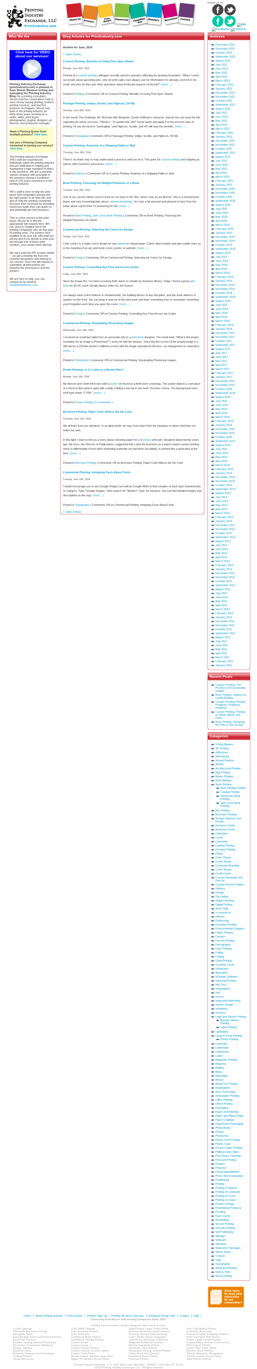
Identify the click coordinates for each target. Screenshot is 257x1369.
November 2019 (225, 240)
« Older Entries (72, 54)
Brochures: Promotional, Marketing (33, 1345)
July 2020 (221, 208)
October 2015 (223, 436)
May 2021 (221, 168)
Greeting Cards (224, 964)
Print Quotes (75, 1315)
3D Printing (222, 748)
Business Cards (225, 825)
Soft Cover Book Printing (107, 215)
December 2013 (225, 525)
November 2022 (225, 96)
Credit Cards (223, 873)
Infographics (222, 988)
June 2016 (221, 404)
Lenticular (221, 1043)
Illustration (221, 972)
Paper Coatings (224, 1119)
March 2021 (222, 176)
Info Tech (221, 984)
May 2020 (221, 216)
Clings (219, 853)
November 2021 (225, 144)
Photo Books (223, 1127)
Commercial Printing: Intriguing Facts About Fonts (97, 472)
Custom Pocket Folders (229, 884)
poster (114, 383)
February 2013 (224, 565)
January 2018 (223, 328)
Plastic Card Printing (227, 1139)
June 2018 (221, 308)
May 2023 (221, 72)
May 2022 (221, 120)
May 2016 (221, 408)
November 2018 (225, 288)
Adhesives (221, 752)
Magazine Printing (226, 1059)
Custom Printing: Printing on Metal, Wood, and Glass (230, 714)
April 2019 (221, 268)
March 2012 (222, 609)
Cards (219, 837)
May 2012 (221, 601)
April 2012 (221, 605)
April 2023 (221, 76)
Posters (220, 1163)
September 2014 (225, 489)
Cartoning (221, 841)
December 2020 (225, 188)
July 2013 (221, 545)
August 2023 (223, 60)
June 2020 (221, 212)
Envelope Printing (225, 924)
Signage (220, 1235)
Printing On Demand (227, 1191)
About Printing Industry (49, 1315)
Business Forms (225, 829)
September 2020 (225, 200)
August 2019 (223, 252)
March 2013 (222, 561)
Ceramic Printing (225, 849)
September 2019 (225, 248)
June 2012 (221, 597)
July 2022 (221, 112)
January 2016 (223, 424)
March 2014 (222, 513)
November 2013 (225, 529)
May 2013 (221, 553)
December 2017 (225, 332)
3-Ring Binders (224, 744)
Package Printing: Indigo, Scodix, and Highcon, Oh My (99, 103)
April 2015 (221, 461)
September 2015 (225, 440)
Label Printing (228, 1027)
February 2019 (224, 276)
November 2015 (225, 432)
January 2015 (223, 473)
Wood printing (223, 1275)
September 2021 (225, 152)
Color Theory (223, 857)
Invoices (220, 1012)
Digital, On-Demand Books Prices (90, 1358)
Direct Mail (221, 908)
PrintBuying (222, 1179)
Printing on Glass (225, 1199)
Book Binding (223, 780)
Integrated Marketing (227, 1000)
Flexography (223, 944)
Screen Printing (224, 1223)
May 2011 (221, 649)
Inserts (219, 996)
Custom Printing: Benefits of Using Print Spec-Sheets (98, 61)
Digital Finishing (224, 900)
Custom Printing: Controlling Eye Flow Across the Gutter (101, 267)
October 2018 (223, 292)
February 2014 (224, 517)
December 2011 (225, 621)
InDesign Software (226, 976)
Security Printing (225, 1227)
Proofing (220, 1211)
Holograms (222, 968)
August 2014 (223, 493)
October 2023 (223, 52)
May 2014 (221, 505)
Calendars (221, 833)
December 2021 (225, 140)
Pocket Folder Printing (228, 1147)
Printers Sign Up (97, 1315)
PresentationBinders (227, 1171)
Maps (218, 1071)
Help (196, 1315)
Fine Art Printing (224, 940)
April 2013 (221, 557)
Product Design (224, 1203)
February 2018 (224, 324)
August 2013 (223, 541)
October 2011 (223, 629)
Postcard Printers (139, 1358)
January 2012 (223, 617)
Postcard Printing (225, 1159)
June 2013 (221, 549)
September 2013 (225, 537)
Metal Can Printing (226, 1083)
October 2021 (223, 148)
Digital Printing (223, 904)
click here (40, 134)
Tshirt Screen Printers (198, 1358)
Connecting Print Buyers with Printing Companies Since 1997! (128, 1319)
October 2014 (223, 485)
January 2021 (223, 184)
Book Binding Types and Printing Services (37, 1336)
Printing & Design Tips (161, 1315)
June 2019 (221, 260)
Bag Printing (222, 772)
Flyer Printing (223, 948)
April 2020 (221, 220)
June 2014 (221, 501)
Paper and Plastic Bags (229, 1115)
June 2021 (221, 164)
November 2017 (225, 336)
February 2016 (224, 420)
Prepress (221, 1167)
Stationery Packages (228, 1247)
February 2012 (224, 613)
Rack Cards (222, 1215)
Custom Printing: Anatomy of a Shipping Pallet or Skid (99, 145)
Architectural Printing (227, 768)
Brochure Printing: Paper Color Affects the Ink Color (97, 411)
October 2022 (223, 100)
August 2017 (223, 348)
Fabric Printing (224, 932)
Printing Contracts (226, 1187)
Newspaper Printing (227, 1095)
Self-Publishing (224, 1231)
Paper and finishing (226, 1111)
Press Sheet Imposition (229, 1175)
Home (27, 1315)
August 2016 (223, 396)
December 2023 (225, 44)
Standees (221, 1243)
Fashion (220, 936)
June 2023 (221, 68)
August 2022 (223, 108)
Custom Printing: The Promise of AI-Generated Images (230, 687)
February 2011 (224, 661)
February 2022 (224, 132)
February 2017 (224, 372)
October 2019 (223, 244)
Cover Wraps (223, 869)
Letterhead (221, 1047)
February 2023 (224, 84)
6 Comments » (104, 402)
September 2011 (225, 633)
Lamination (221, 1031)
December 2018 (225, 284)
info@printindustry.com (23, 284)
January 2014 (223, 521)
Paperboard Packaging (229, 1123)
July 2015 (221, 448)
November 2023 (225, 48)
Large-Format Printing (228, 1035)
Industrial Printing (225, 980)
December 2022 (225, 92)
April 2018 (221, 316)
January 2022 (223, 136)
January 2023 (223, 88)
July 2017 (221, 352)
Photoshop (81, 360)
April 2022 (221, 124)
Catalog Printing (229, 791)
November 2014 (225, 481)
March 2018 (222, 320)
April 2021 (221, 172)
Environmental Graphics (230, 928)
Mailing (219, 1067)
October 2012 (223, 581)
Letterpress (222, 1051)
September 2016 (225, 392)
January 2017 (223, 376)
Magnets (220, 1063)
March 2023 (222, 80)
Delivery (80, 173)
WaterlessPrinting (226, 1267)
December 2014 (225, 477)
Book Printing (83, 215)
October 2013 (223, 533)
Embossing (222, 920)
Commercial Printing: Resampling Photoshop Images (98, 323)
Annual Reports (224, 760)
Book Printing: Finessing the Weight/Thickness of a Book (101, 182)
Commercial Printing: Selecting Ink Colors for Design (98, 229)
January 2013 (223, 569)
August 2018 (223, 300)
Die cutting (221, 896)
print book (138, 337)
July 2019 (221, 256)
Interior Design (224, 1004)
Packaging (81, 135)
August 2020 (223, 204)
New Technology (225, 1091)
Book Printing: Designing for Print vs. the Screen (230, 723)
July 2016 (221, 400)
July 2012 (221, 593)
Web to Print (222, 1271)
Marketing (221, 1075)
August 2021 (223, 156)
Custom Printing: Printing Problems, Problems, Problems (230, 704)
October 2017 (223, 340)
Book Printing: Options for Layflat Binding (230, 696)
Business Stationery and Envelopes (33, 1353)
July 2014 (221, 497)
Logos (219, 1055)
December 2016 (225, 380)
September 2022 (225, 104)
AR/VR (219, 764)
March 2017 (222, 368)
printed (121, 243)
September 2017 (225, 344)
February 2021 (224, 180)
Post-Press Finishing (228, 1155)
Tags (218, 1259)
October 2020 (223, 196)
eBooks (220, 916)
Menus (219, 1079)
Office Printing (223, 1099)
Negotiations (222, 1087)
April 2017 (221, 364)
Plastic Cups (223, 1143)
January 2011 (223, 665)
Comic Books (223, 861)
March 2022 (222, 128)
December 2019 (225, 236)
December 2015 (225, 428)
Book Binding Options (233, 787)
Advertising (222, 756)
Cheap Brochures (23, 1358)
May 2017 (221, 360)
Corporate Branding (227, 865)
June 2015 (221, 452)
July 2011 (221, 641)
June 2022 (221, 116)
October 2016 (223, 388)
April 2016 (221, 412)
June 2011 (221, 645)
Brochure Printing (85, 462)
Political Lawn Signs (227, 1151)
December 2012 (225, 573)
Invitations (221, 1008)
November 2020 (225, 192)
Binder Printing (224, 776)
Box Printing (222, 810)
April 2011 (221, 653)
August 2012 (223, 589)
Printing (79, 93)
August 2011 (222, 637)
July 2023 (221, 64)
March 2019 (222, 272)
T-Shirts (220, 1255)
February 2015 (224, 469)
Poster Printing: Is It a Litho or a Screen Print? (93, 369)
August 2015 (223, 444)
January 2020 (223, 232)
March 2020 (222, 224)
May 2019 (221, 264)
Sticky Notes (223, 1251)
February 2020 (224, 228)
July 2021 (221, 160)
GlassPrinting (223, 960)
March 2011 (222, 657)
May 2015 (221, 457)
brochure (145, 439)
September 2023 (225, 56)
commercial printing (120, 201)
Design (79, 257)
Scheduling (222, 1219)
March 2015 (222, 465)
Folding (219, 956)
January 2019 (223, 280)
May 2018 (221, 312)
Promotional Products (228, 1207)
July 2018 (221, 304)
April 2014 (221, 509)
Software (220, 1239)
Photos (219, 1131)
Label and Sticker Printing (230, 1016)
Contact (184, 1315)
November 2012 (225, 577)
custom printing (87, 75)
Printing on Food (225, 1195)
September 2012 (225, 585)
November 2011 (225, 625)
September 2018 (225, 296)
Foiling (219, 952)
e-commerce (223, 912)
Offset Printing (224, 1103)
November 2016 (225, 384)
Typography (82, 504)
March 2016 (222, 416)
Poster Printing (84, 402)
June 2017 (221, 356)
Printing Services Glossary (127, 1315)
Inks (218, 992)
